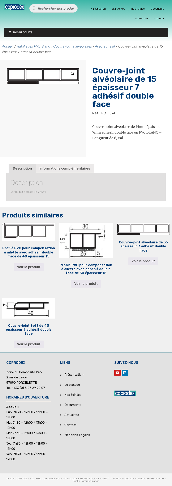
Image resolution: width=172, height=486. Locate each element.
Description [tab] (22, 168)
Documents (157, 9)
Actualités (141, 18)
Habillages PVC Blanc (33, 46)
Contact (159, 18)
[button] (72, 73)
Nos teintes (138, 9)
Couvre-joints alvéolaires (72, 46)
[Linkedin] (125, 373)
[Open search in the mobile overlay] (53, 8)
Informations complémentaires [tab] (64, 168)
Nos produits (22, 32)
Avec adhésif (105, 46)
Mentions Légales (77, 435)
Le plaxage (118, 9)
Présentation (98, 9)
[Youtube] (117, 373)
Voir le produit (28, 267)
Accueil (7, 46)
